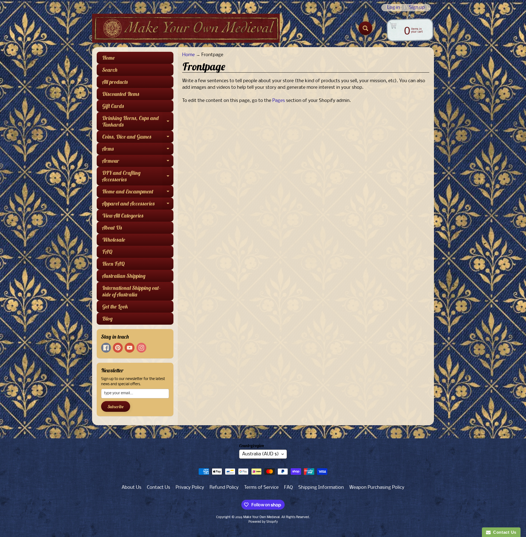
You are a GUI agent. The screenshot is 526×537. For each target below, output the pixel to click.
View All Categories (123, 215)
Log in (393, 7)
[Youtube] (130, 348)
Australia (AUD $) (260, 454)
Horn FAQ (113, 263)
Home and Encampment (137, 193)
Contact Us (158, 487)
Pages (278, 100)
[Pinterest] (118, 348)
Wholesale (113, 239)
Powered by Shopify (263, 522)
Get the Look (115, 306)
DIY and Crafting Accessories (137, 176)
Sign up (417, 7)
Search (110, 69)
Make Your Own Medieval (261, 517)
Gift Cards (113, 105)
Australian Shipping (123, 275)
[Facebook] (106, 348)
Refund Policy (224, 487)
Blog (107, 318)
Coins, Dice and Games (137, 138)
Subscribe (116, 406)
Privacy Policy (190, 487)
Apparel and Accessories (137, 205)
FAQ (107, 251)
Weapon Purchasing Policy (376, 487)
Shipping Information (321, 487)
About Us (112, 227)
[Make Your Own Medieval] (186, 28)
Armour (137, 162)
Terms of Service (261, 487)
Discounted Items (120, 93)
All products (115, 81)
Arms (137, 150)
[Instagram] (141, 348)
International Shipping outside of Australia (131, 291)
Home (108, 57)
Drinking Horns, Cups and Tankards (137, 122)
